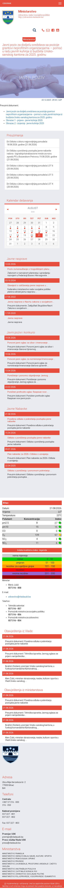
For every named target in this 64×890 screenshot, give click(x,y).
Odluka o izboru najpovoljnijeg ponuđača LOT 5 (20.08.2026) (30, 176)
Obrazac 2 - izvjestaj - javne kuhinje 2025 (25, 123)
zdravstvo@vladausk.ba (19, 597)
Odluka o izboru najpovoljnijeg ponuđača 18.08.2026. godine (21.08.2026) (27, 143)
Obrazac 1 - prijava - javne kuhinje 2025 (24, 120)
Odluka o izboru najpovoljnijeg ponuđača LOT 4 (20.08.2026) (30, 185)
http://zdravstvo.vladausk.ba (30, 17)
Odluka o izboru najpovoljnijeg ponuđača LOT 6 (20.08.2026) (30, 167)
